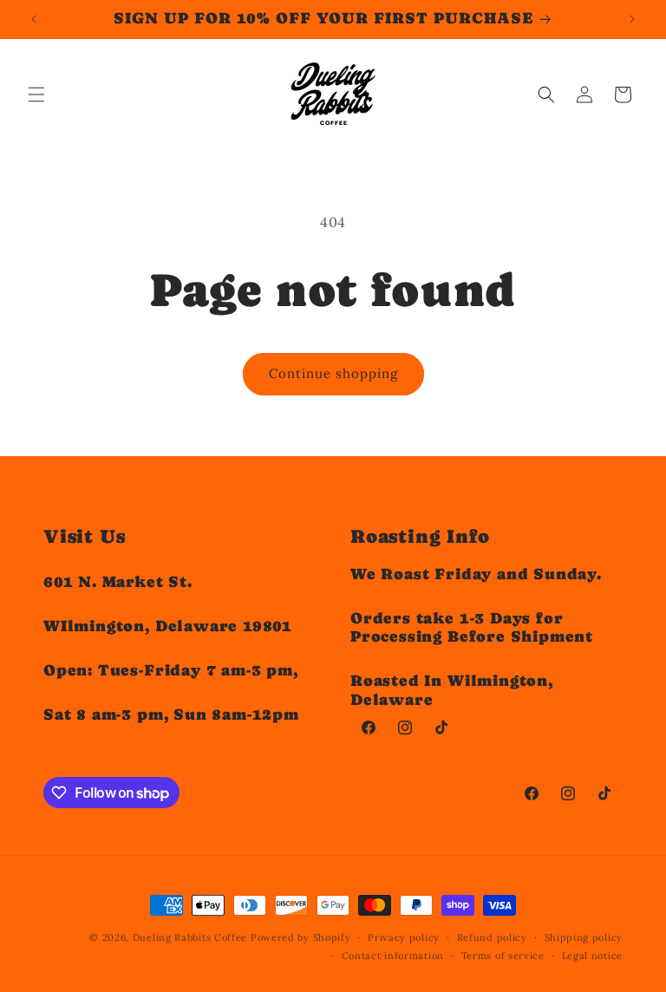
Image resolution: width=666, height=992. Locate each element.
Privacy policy (404, 937)
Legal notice (592, 956)
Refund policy (492, 937)
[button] (36, 94)
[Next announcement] (632, 19)
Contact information (393, 956)
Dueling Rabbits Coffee (190, 937)
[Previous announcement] (34, 19)
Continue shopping (333, 373)
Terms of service (503, 956)
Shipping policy (584, 937)
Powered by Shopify (301, 937)
